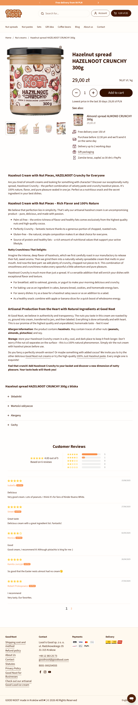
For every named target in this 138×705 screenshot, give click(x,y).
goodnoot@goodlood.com (54, 660)
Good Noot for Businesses (13, 675)
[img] (15, 481)
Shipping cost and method (15, 644)
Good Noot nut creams (38, 356)
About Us (10, 655)
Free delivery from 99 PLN (69, 2)
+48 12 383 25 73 (48, 656)
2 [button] (71, 608)
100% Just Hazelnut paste (91, 356)
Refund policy (13, 651)
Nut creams (21, 37)
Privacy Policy (13, 668)
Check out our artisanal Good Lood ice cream (18, 683)
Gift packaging (86, 152)
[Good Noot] (13, 13)
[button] (121, 13)
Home (8, 37)
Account (103, 13)
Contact (9, 659)
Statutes (10, 664)
